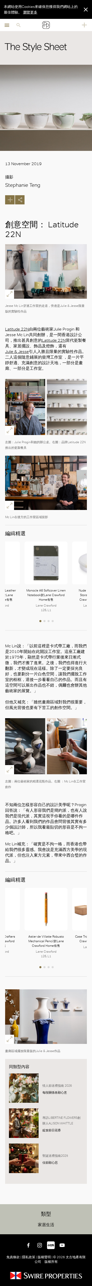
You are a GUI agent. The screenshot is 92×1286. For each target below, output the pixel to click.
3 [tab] (49, 622)
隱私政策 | (29, 1257)
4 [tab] (53, 622)
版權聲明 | (45, 1257)
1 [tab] (41, 622)
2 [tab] (45, 622)
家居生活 (46, 1224)
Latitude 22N (17, 329)
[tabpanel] (46, 577)
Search (18, 25)
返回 (87, 1229)
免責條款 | (14, 1257)
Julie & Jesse (17, 351)
